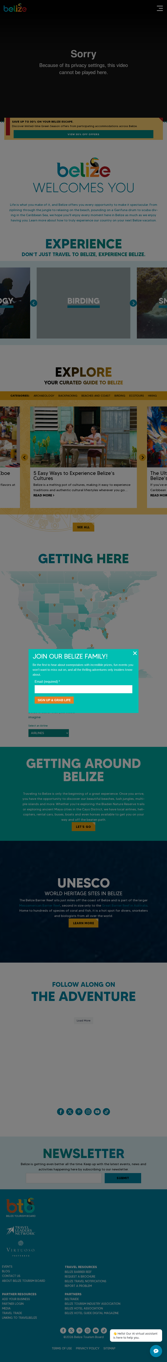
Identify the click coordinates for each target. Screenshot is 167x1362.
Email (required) (47, 681)
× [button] (135, 653)
